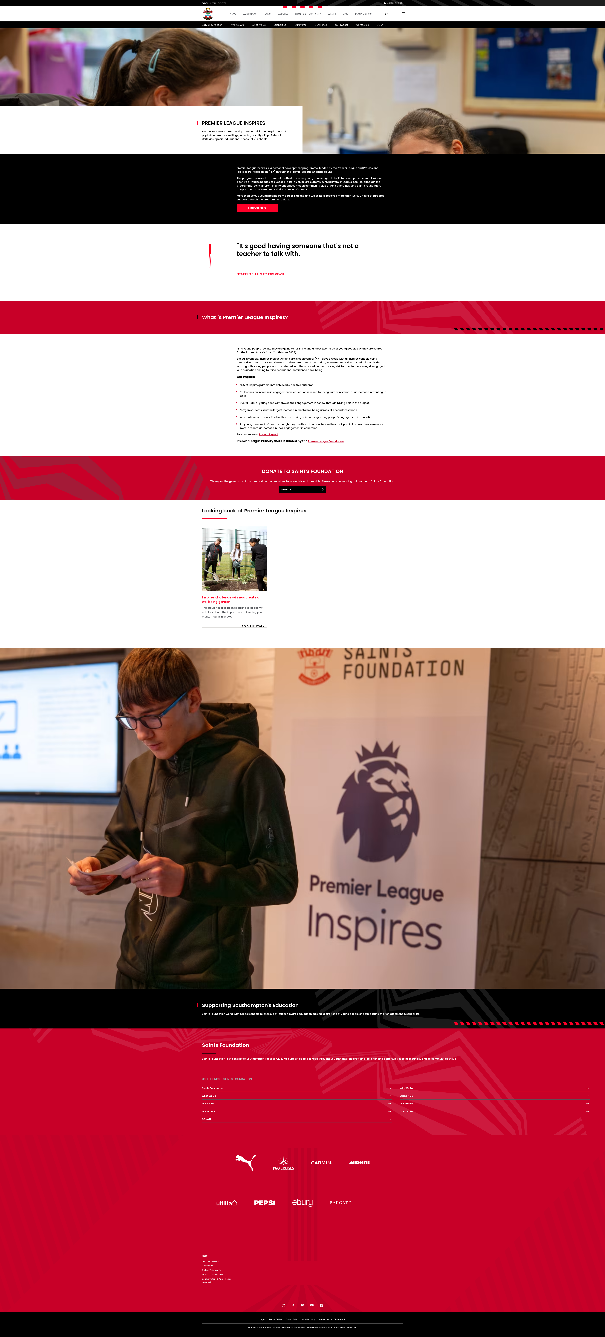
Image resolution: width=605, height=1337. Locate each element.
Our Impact (341, 24)
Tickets (222, 3)
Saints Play (249, 13)
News (233, 13)
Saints (205, 3)
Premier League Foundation (326, 441)
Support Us (280, 24)
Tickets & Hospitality (308, 13)
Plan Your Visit (364, 13)
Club (345, 13)
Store (213, 3)
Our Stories (321, 24)
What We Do (259, 24)
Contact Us (362, 24)
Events (332, 13)
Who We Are (237, 24)
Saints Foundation (212, 24)
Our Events (300, 24)
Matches (282, 13)
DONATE (381, 24)
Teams (267, 13)
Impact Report (268, 434)
